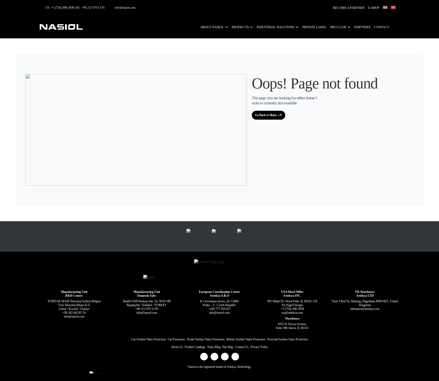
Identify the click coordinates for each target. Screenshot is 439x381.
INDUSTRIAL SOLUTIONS (275, 27)
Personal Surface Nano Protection (287, 339)
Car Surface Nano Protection (148, 339)
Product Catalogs (195, 347)
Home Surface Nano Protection (206, 339)
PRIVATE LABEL (314, 27)
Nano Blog (214, 347)
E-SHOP (373, 8)
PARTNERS (362, 27)
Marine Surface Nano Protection (245, 339)
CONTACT (381, 27)
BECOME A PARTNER (349, 8)
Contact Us (242, 347)
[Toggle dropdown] (226, 27)
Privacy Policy (259, 347)
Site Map (227, 347)
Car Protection (176, 339)
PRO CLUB (338, 27)
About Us (177, 347)
